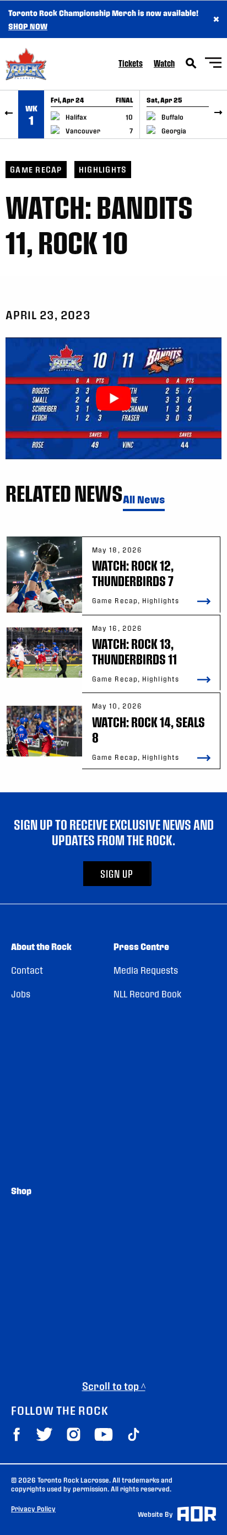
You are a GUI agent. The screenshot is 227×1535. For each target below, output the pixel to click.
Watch (164, 63)
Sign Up (116, 873)
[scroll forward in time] (218, 114)
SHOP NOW (27, 26)
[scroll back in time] (9, 114)
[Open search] (191, 63)
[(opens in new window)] (16, 1434)
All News (144, 500)
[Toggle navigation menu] (213, 64)
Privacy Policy (33, 1508)
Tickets (130, 63)
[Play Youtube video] (113, 398)
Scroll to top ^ (113, 1386)
